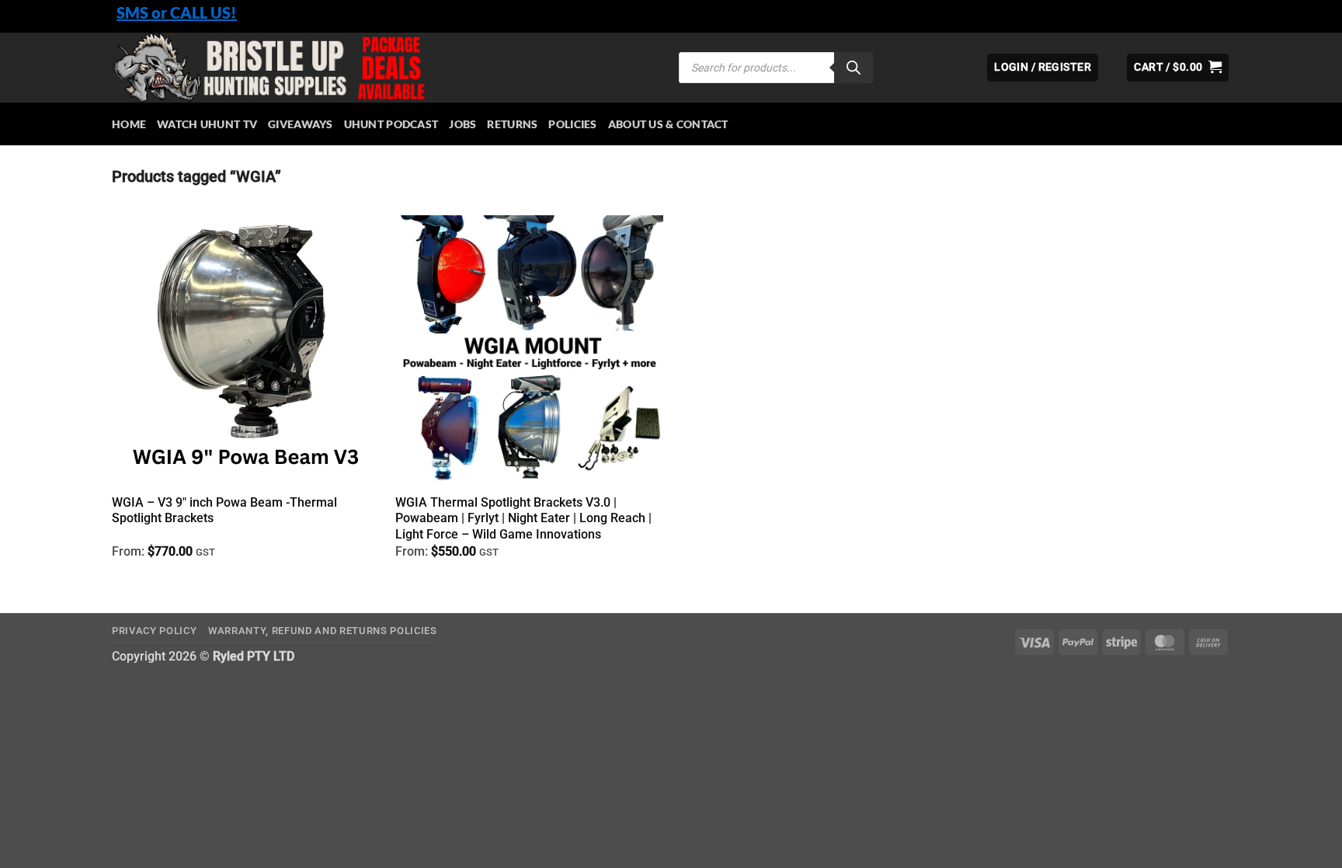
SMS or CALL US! (176, 12)
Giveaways (300, 124)
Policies (572, 124)
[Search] (853, 67)
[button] (1178, 68)
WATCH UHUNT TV (207, 124)
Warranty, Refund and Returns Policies (322, 630)
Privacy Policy (154, 630)
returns (512, 124)
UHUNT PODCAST (391, 124)
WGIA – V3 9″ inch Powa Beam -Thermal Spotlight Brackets (224, 510)
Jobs (462, 124)
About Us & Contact (668, 124)
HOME (129, 124)
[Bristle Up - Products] (383, 68)
